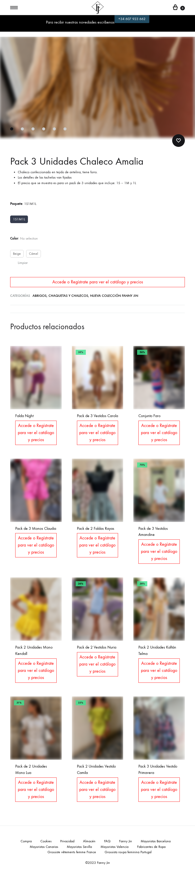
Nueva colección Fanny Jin (114, 296)
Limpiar (23, 263)
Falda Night (24, 415)
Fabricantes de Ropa (151, 847)
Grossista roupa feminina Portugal (128, 852)
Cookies (46, 841)
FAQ (107, 841)
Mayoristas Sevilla (79, 847)
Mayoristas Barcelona (156, 841)
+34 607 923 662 (131, 19)
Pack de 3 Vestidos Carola (97, 415)
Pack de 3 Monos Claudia (35, 528)
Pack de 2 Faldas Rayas (95, 528)
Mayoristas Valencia (114, 847)
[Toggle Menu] (14, 8)
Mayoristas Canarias (44, 847)
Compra (26, 841)
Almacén (89, 841)
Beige (17, 253)
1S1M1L (19, 219)
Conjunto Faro (149, 415)
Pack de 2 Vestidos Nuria (96, 647)
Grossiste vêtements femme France (71, 852)
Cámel (33, 253)
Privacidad (67, 841)
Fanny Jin (125, 841)
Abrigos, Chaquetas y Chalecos (60, 296)
